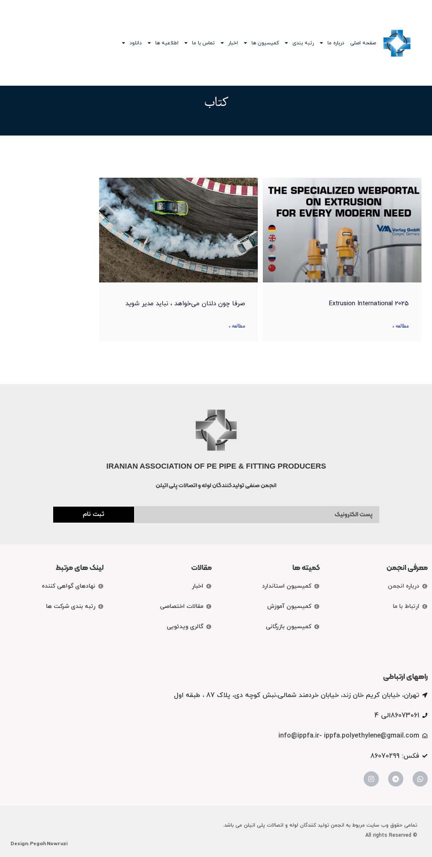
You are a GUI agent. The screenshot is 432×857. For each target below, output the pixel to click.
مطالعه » (400, 326)
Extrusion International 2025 (369, 303)
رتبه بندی (303, 43)
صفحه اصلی (363, 43)
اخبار (233, 43)
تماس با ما (203, 43)
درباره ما (335, 43)
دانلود (136, 43)
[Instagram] (371, 778)
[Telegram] (395, 778)
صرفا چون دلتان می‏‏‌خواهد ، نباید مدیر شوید (185, 303)
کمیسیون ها (265, 43)
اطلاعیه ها (166, 43)
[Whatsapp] (420, 778)
